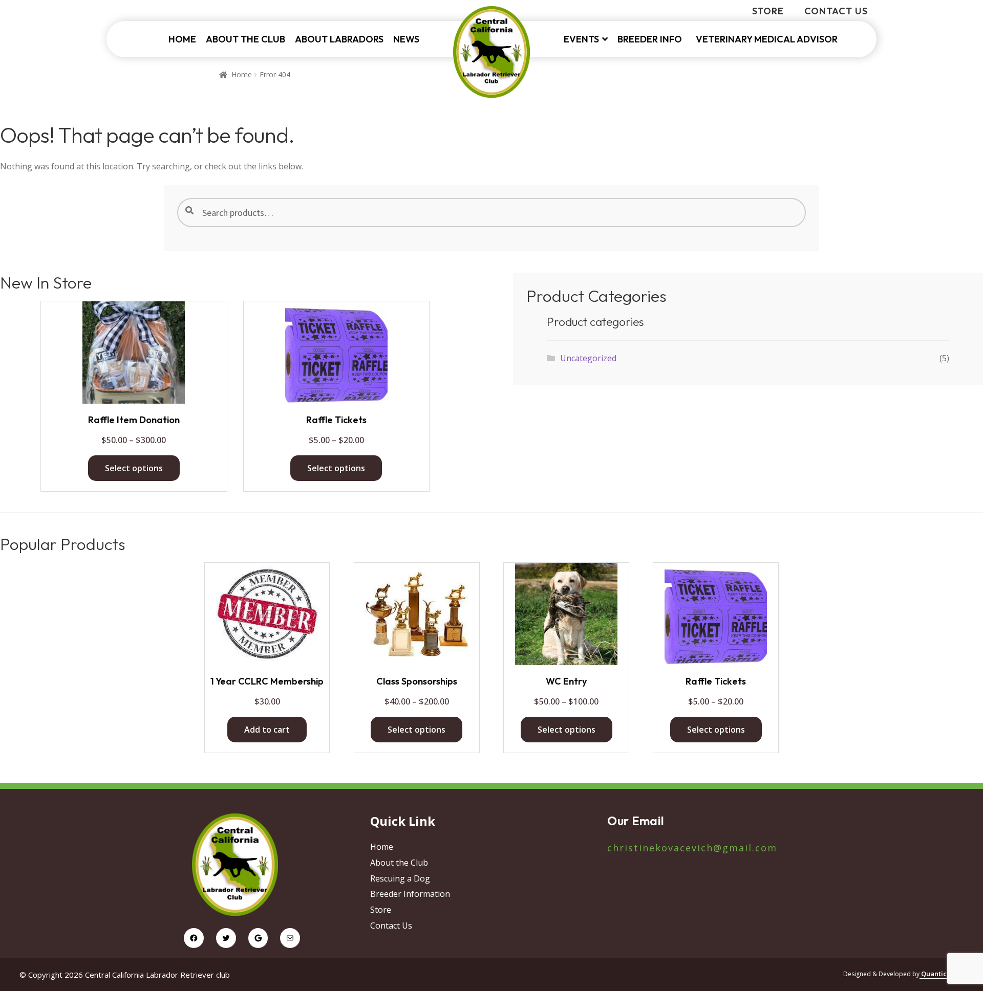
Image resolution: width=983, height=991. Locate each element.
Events (581, 39)
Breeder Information (410, 893)
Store (768, 11)
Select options (134, 468)
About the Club (245, 39)
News (406, 39)
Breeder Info (651, 39)
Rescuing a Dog (400, 878)
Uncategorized (588, 358)
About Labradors (339, 39)
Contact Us (836, 11)
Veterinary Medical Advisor (767, 39)
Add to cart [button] (267, 729)
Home (182, 39)
